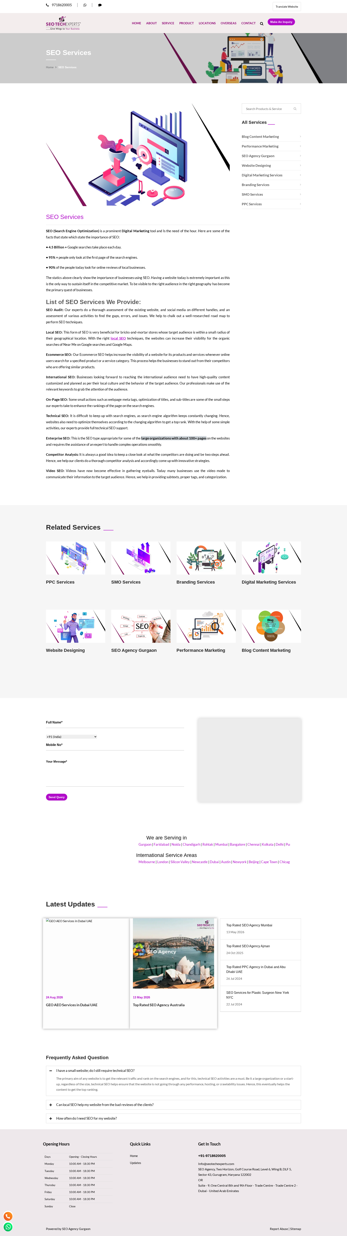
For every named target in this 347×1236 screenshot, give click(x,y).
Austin (201, 862)
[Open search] (262, 23)
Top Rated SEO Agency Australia (159, 1005)
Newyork (215, 862)
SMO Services (252, 194)
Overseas (228, 23)
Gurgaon (120, 844)
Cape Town (245, 862)
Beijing (229, 862)
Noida (151, 844)
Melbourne (122, 862)
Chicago (261, 862)
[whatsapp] (85, 5)
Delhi (255, 844)
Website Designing (256, 165)
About (151, 23)
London (138, 862)
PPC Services (252, 204)
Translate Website (287, 6)
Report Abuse (279, 1229)
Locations (207, 23)
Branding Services (255, 185)
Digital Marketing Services (262, 175)
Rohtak (183, 844)
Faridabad (137, 844)
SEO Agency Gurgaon (258, 156)
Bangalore (213, 844)
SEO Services (65, 217)
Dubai (189, 862)
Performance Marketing (260, 146)
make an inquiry (281, 21)
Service (168, 23)
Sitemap (295, 1229)
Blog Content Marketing (260, 136)
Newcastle (175, 862)
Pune (265, 844)
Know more (75, 560)
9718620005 (62, 5)
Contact (248, 23)
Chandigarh (167, 844)
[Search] (295, 108)
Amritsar (277, 844)
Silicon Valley (155, 862)
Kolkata (243, 844)
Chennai (229, 844)
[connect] (100, 5)
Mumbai (197, 844)
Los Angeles (278, 862)
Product (186, 23)
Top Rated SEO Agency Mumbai (249, 925)
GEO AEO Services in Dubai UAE (71, 1005)
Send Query (57, 797)
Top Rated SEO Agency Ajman (248, 946)
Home (136, 23)
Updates (135, 1163)
